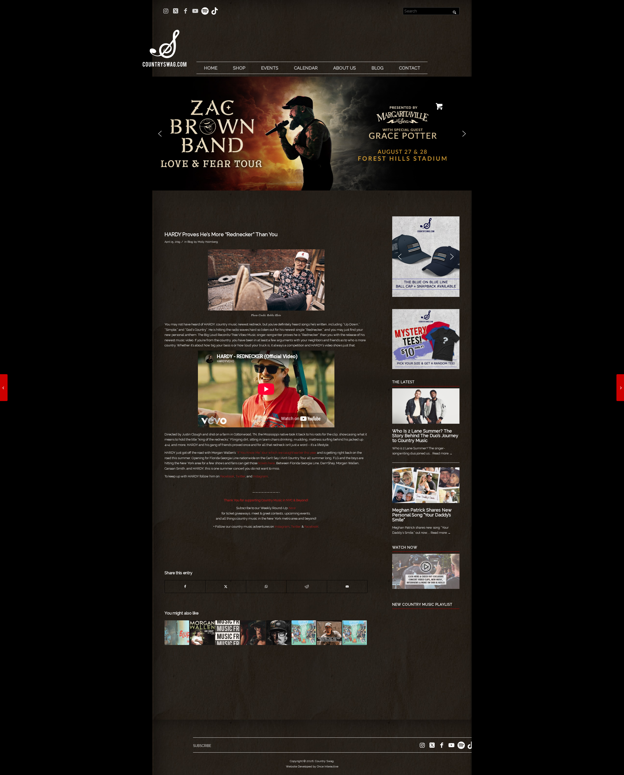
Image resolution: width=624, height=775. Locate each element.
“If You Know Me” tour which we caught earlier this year (276, 452)
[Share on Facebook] (185, 586)
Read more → (442, 453)
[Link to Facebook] (185, 11)
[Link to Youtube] (195, 11)
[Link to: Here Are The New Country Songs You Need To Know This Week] (227, 632)
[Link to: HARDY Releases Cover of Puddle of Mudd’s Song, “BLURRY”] (177, 632)
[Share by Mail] (347, 586)
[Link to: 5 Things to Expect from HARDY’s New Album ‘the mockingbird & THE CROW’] (278, 632)
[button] (312, 134)
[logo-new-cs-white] (164, 44)
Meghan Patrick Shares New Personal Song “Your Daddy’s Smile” (421, 514)
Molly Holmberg (208, 241)
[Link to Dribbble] (214, 11)
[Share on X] (225, 586)
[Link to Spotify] (204, 11)
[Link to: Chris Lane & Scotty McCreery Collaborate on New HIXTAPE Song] (304, 632)
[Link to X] (175, 11)
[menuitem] (210, 68)
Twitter (240, 476)
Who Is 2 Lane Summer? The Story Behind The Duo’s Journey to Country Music (425, 435)
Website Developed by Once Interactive (312, 766)
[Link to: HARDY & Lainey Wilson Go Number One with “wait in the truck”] (253, 632)
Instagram (260, 476)
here (291, 508)
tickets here (266, 463)
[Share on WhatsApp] (266, 586)
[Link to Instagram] (165, 11)
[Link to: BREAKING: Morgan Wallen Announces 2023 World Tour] (202, 632)
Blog (190, 241)
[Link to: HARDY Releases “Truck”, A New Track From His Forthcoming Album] (329, 632)
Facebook (227, 476)
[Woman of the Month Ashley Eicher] (4, 387)
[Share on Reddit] (307, 586)
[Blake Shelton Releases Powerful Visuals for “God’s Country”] (620, 387)
